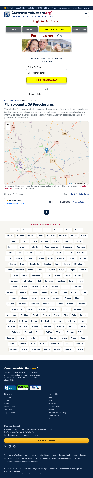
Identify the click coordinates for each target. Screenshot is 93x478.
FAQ (49, 419)
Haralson (61, 281)
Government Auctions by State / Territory (21, 455)
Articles (51, 410)
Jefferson (11, 292)
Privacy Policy (27, 474)
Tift (80, 332)
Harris (71, 281)
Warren (43, 344)
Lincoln (24, 298)
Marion (11, 304)
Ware (33, 344)
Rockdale (71, 321)
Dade (50, 258)
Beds (80, 194)
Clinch (39, 253)
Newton (66, 309)
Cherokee (81, 247)
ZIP (75, 194)
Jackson (54, 287)
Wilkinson (68, 349)
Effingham (78, 264)
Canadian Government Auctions (25, 462)
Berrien (31, 236)
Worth (80, 349)
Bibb (41, 236)
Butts (34, 241)
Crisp (41, 258)
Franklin (82, 270)
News (50, 397)
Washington (55, 344)
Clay (19, 253)
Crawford (31, 258)
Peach (35, 315)
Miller (60, 304)
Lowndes (45, 298)
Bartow (10, 236)
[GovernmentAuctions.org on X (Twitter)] (5, 446)
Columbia (81, 253)
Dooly (22, 264)
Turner (53, 338)
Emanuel (20, 270)
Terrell (59, 332)
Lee (84, 292)
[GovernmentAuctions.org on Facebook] (10, 446)
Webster (79, 344)
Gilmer (25, 275)
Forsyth (71, 270)
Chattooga (67, 247)
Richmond (58, 321)
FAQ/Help (30, 29)
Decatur (72, 258)
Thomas (70, 332)
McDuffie (22, 304)
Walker (13, 344)
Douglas (47, 264)
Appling (14, 230)
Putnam (11, 321)
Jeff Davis (77, 287)
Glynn (47, 275)
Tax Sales (8, 410)
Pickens (46, 315)
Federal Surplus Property (69, 455)
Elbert (9, 270)
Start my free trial (46, 440)
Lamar (54, 292)
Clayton (29, 253)
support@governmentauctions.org (23, 435)
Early (57, 264)
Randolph (45, 321)
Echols (67, 264)
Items (6, 404)
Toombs (10, 338)
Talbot (82, 326)
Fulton (15, 275)
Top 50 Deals (9, 413)
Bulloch (15, 241)
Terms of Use (15, 474)
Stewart (60, 326)
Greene (77, 275)
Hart (81, 281)
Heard (14, 287)
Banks (68, 230)
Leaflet (72, 183)
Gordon (57, 275)
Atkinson (27, 230)
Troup (43, 338)
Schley (82, 321)
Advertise (52, 404)
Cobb (49, 253)
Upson (83, 338)
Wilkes (57, 349)
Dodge (13, 264)
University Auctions (64, 458)
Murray (42, 309)
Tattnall (28, 332)
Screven (11, 326)
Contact (51, 401)
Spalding (36, 326)
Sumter (72, 326)
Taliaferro (15, 332)
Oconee (77, 309)
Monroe (81, 304)
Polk (74, 315)
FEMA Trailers (53, 416)
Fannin (41, 270)
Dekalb (83, 258)
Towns (21, 338)
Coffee (58, 253)
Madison (79, 298)
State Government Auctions (44, 458)
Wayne (69, 344)
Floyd (61, 270)
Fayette (51, 270)
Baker (47, 230)
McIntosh (35, 304)
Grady (67, 275)
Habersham (28, 281)
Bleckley (51, 236)
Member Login (79, 29)
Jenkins (22, 292)
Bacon (37, 230)
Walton (23, 344)
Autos (6, 401)
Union (73, 338)
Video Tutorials (54, 407)
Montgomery (17, 309)
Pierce (56, 315)
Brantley (63, 236)
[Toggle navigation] (86, 14)
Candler (67, 241)
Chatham (36, 247)
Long (34, 298)
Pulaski (83, 315)
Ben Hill (20, 236)
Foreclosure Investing (57, 413)
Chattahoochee (51, 247)
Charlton (23, 247)
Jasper (65, 287)
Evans (30, 270)
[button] (46, 150)
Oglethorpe (11, 315)
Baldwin (57, 230)
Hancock (49, 281)
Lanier (64, 292)
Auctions (8, 397)
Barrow (78, 230)
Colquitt (69, 253)
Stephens (48, 326)
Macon (68, 298)
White (24, 349)
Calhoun (44, 241)
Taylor (39, 332)
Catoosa (12, 247)
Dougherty (34, 264)
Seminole (23, 326)
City (71, 194)
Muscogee (54, 309)
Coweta (19, 258)
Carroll (78, 241)
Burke (24, 241)
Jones (44, 292)
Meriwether (48, 304)
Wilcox (47, 349)
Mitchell (70, 304)
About (6, 474)
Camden (56, 241)
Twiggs (63, 338)
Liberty (13, 298)
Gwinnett (14, 281)
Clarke (10, 253)
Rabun (34, 321)
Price (86, 194)
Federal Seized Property (48, 455)
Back (14, 29)
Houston (34, 287)
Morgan (31, 309)
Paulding (25, 315)
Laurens (74, 292)
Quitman (23, 321)
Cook (9, 258)
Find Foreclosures (46, 79)
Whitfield (36, 349)
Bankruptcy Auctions (23, 458)
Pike (66, 315)
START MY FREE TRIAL (55, 29)
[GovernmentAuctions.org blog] (14, 446)
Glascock (36, 275)
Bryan (83, 236)
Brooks (74, 236)
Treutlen (32, 338)
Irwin (45, 287)
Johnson (33, 292)
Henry (24, 287)
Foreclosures (15, 100)
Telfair (49, 332)
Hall (39, 281)
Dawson (60, 258)
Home (6, 100)
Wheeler (14, 349)
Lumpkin (57, 298)
